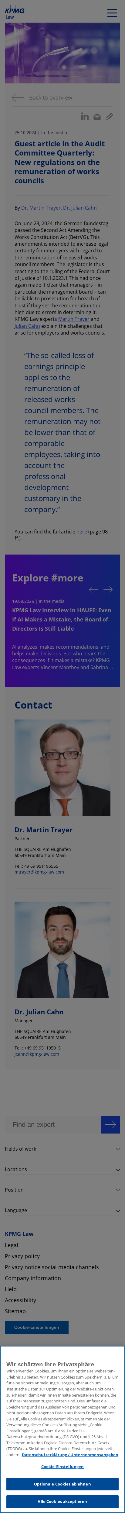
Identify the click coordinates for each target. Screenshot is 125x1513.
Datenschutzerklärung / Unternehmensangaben (70, 1454)
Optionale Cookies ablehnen (62, 1484)
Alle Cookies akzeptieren (62, 1501)
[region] (62, 1429)
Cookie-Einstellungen (62, 1466)
